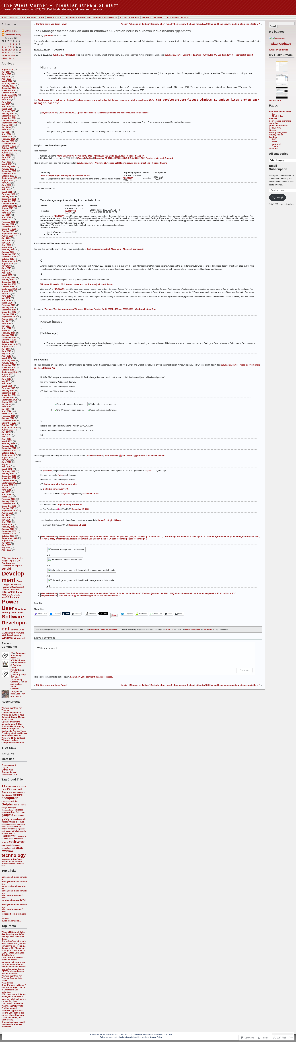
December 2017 (9, 310)
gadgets (7, 815)
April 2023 (6, 162)
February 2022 (8, 194)
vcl (10, 861)
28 (9, 55)
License (185, 17)
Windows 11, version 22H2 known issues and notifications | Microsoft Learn (131, 163)
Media (4, 826)
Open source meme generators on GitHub (12, 723)
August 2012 (7, 457)
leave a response (192, 629)
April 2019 (6, 273)
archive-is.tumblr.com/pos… (11, 919)
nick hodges (13, 829)
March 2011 (7, 497)
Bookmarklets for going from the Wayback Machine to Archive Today (14, 728)
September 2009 (9, 538)
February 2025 (8, 111)
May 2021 (6, 215)
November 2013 (9, 423)
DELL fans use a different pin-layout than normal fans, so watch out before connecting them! (14, 997)
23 (14, 53)
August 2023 (7, 153)
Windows (7, 637)
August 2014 (7, 402)
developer (12, 808)
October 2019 (8, 259)
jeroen (13, 824)
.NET (22, 558)
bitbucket (8, 795)
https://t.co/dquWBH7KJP (70, 504)
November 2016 (9, 340)
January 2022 (8, 196)
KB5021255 (70, 55)
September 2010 (9, 510)
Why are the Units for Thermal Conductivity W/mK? (12, 978)
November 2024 (9, 118)
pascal (22, 829)
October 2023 (8, 148)
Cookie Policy (156, 1037)
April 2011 (6, 494)
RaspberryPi (9, 836)
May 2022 (6, 187)
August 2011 (7, 485)
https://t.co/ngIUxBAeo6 (109, 520)
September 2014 (9, 400)
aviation (16, 792)
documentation (8, 810)
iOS (3, 824)
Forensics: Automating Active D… (18, 655)
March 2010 (7, 524)
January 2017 (8, 335)
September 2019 (9, 261)
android (17, 789)
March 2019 (7, 275)
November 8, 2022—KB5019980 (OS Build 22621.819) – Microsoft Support (109, 156)
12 (3, 50)
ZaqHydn (14, 691)
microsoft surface (14, 826)
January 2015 (8, 390)
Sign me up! (277, 197)
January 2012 (8, 474)
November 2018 (9, 284)
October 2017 (8, 314)
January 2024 (8, 141)
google (7, 819)
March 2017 (7, 330)
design (4, 808)
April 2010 (6, 522)
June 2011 (6, 490)
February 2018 (8, 305)
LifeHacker (8, 591)
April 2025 (6, 106)
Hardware (16, 584)
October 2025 (8, 93)
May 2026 (6, 76)
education (19, 810)
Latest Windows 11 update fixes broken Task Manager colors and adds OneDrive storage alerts (103, 113)
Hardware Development (13, 587)
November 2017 (9, 312)
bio (273, 114)
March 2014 (7, 413)
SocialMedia (18, 612)
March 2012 (7, 469)
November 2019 (9, 256)
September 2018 (9, 289)
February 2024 (8, 139)
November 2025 (9, 90)
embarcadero (8, 812)
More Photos (275, 100)
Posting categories (129, 17)
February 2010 (8, 527)
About (5, 560)
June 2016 (6, 351)
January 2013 (8, 446)
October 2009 (8, 536)
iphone (8, 824)
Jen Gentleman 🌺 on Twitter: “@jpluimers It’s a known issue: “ (134, 456)
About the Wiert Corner (32, 17)
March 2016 (7, 358)
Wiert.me (13, 17)
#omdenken (16, 670)
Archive (177, 55)
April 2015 (6, 383)
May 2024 (6, 132)
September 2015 (9, 372)
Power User (10, 604)
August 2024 (7, 125)
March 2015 (7, 386)
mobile (4, 829)
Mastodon (280, 38)
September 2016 (9, 344)
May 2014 (6, 409)
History (5, 589)
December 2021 (9, 199)
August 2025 (7, 97)
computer (10, 798)
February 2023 (8, 166)
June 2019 (6, 268)
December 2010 (9, 504)
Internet (15, 589)
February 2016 (8, 360)
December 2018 (9, 282)
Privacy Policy (54, 17)
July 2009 (6, 543)
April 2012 (6, 467)
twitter (5, 861)
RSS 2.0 (169, 629)
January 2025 (8, 113)
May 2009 (6, 547)
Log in (5, 767)
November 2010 (9, 506)
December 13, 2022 (91, 493)
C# (18, 560)
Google (6, 584)
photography (20, 831)
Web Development (11, 635)
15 (11, 50)
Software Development (14, 623)
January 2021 (8, 224)
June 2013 (6, 434)
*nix (4, 558)
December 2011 (9, 476)
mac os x (21, 824)
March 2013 (7, 441)
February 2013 (8, 444)
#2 (11, 653)
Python (12, 833)
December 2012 (9, 448)
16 (14, 50)
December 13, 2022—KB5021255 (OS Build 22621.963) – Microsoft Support (218, 55)
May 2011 (6, 492)
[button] (151, 549)
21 (9, 53)
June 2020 (6, 240)
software (17, 842)
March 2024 (7, 136)
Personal (14, 597)
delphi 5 (22, 805)
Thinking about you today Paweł (51, 24)
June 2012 (6, 462)
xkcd (3, 866)
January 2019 (8, 280)
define (15, 801)
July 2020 (6, 238)
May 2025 (6, 104)
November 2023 (9, 146)
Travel (19, 859)
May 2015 (6, 381)
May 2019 (6, 270)
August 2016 (7, 347)
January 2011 (8, 501)
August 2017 (7, 319)
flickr (18, 812)
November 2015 (9, 367)
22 (11, 53)
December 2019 (9, 254)
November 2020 (9, 229)
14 (9, 50)
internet (20, 822)
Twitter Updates (280, 43)
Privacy (5, 833)
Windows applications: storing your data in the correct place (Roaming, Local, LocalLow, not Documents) (13, 1015)
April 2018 (6, 300)
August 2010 (7, 513)
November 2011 (9, 478)
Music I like (277, 116)
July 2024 (6, 127)
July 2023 (6, 155)
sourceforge (6, 848)
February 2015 (8, 388)
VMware (20, 633)
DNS (274, 139)
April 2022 (6, 190)
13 (6, 50)
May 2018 (6, 298)
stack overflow (12, 849)
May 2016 (6, 353)
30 (14, 55)
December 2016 (9, 337)
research (21, 836)
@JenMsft (47, 470)
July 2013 (6, 432)
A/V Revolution (17, 660)
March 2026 (7, 81)
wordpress (20, 864)
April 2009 (6, 550)
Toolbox (157, 17)
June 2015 (6, 379)
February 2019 (8, 277)
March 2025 (7, 109)
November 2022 (9, 173)
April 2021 (6, 217)
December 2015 (9, 365)
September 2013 (9, 427)
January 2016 (8, 363)
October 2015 (8, 370)
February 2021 (8, 222)
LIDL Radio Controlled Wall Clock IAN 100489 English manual (12, 1005)
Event (19, 581)
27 (6, 55)
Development (13, 576)
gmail (21, 815)
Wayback (57, 55)
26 (3, 55)
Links (274, 142)
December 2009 (9, 531)
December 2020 (9, 226)
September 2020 (9, 233)
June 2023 (6, 157)
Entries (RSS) (11, 31)
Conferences (8, 563)
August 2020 (7, 236)
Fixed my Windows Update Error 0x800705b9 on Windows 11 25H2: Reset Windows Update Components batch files (14, 738)
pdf (13, 831)
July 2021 (6, 210)
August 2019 (7, 263)
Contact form (172, 17)
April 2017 (6, 328)
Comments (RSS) (13, 35)
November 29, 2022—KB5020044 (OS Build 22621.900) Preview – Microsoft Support (133, 158)
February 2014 (8, 416)
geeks (16, 815)
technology (14, 855)
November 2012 (9, 450)
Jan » (11, 58)
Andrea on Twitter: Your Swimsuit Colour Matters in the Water (13, 717)
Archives (146, 17)
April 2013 (6, 439)
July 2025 (6, 100)
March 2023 (7, 164)
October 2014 (8, 397)
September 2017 (9, 317)
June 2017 (6, 323)
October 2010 (8, 508)
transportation (9, 859)
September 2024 (9, 123)
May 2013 (6, 437)
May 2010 (6, 520)
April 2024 (6, 134)
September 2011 (9, 483)
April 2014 (6, 411)
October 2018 (8, 287)
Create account (9, 765)
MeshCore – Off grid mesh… (17, 695)
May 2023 (6, 160)
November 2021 (9, 201)
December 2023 (9, 143)
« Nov (4, 58)
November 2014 (9, 395)
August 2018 (7, 291)
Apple (13, 560)
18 (20, 50)
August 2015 (7, 374)
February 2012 (8, 471)
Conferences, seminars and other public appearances (90, 17)
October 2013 (8, 425)
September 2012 (9, 455)
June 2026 (6, 74)
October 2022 (8, 176)
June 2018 (6, 296)
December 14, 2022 (77, 525)
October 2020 (8, 231)
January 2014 (8, 418)
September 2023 (9, 150)
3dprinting (12, 786)
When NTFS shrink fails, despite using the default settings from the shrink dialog (13, 935)
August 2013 (7, 430)
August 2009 (7, 540)
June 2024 (6, 130)
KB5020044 (128, 178)
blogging (18, 795)
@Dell (149, 470)
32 (11, 789)
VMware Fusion (8, 864)
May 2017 (6, 326)
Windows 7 (19, 638)
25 (8, 789)
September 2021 (9, 206)
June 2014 (6, 407)
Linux (19, 592)
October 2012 (8, 453)
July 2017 (6, 321)
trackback (208, 629)
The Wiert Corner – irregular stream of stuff (61, 5)
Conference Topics (12, 565)
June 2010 (6, 517)
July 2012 (6, 460)
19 (3, 53)
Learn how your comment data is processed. (91, 677)
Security (6, 612)
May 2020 (6, 243)
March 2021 (7, 220)
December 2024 (9, 116)
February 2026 (8, 83)
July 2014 (6, 404)
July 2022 (6, 183)
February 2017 (8, 333)
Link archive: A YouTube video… (18, 665)
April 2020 (6, 245)
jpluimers (48, 35)
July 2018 (6, 293)
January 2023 (8, 169)
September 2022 (9, 178)
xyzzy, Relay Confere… (16, 680)
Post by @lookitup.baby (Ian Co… (18, 674)
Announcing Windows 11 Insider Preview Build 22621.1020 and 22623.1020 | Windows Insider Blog (109, 309)
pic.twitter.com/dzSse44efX (55, 489)
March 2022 (7, 192)
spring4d (276, 144)
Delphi (6, 568)
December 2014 (9, 393)
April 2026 (6, 79)
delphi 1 (15, 805)
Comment (244, 670)
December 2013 (9, 420)
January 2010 (8, 529)
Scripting (20, 609)
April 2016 (6, 356)
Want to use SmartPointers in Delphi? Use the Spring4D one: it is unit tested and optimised (14, 987)
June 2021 (6, 213)
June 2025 (6, 102)
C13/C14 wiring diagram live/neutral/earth (13, 972)
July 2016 (6, 349)
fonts (23, 812)
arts (10, 792)
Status (275, 146)
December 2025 (9, 88)
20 (6, 53)
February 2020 (8, 250)
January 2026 (8, 86)
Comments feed (9, 772)
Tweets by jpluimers (278, 50)
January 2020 (8, 252)
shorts (5, 842)
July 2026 (6, 72)
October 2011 (8, 480)
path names (6, 831)
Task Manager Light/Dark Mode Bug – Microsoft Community (115, 249)
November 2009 (9, 534)
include (5, 822)
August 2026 (7, 69)
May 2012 (6, 464)
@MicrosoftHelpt (69, 484)
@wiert (66, 493)
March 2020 (7, 247)
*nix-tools (13, 558)
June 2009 (6, 545)
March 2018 (7, 303)
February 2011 (8, 499)
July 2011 (6, 487)
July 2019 (6, 266)
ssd (13, 848)
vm (13, 861)
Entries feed (7, 770)
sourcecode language (11, 845)
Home (4, 17)
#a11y (60, 475)
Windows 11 (114, 629)
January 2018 (8, 307)
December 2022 (9, 171)
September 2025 (9, 95)
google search (19, 819)
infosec (11, 822)
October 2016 (8, 342)
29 (11, 55)
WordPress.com (9, 774)
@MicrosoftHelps (52, 484)
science (5, 838)
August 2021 (7, 208)
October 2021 (8, 203)
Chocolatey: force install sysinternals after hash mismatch (13, 1024)
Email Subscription (278, 167)
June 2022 (6, 185)
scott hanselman (16, 838)
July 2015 (6, 377)
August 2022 (7, 180)
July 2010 (6, 515)
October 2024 (8, 120)
